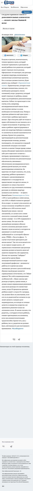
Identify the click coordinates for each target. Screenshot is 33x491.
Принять (27, 12)
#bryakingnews (17, 328)
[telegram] (19, 339)
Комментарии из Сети (20, 195)
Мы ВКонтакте (15, 7)
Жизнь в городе (8, 29)
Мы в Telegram (5, 7)
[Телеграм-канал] (24, 55)
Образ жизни (24, 7)
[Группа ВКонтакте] (9, 55)
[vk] (14, 339)
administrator (19, 35)
